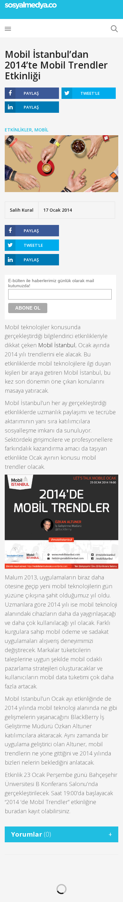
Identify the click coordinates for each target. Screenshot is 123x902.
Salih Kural (21, 210)
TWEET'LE (90, 93)
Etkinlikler (18, 130)
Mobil (41, 130)
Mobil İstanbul (56, 345)
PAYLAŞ (31, 93)
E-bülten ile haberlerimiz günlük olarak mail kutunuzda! (51, 283)
